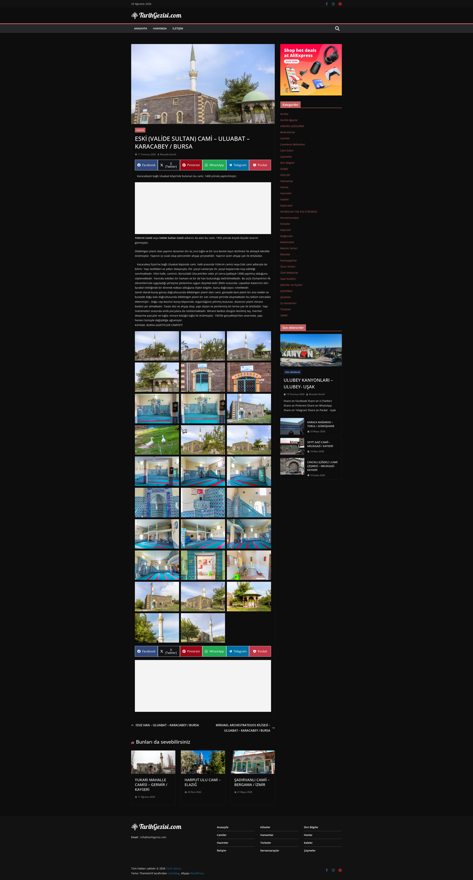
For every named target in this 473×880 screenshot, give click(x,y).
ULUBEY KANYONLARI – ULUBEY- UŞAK (308, 383)
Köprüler (285, 230)
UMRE (284, 315)
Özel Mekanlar (289, 272)
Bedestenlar (287, 132)
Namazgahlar (288, 260)
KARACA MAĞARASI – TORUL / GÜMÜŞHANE (320, 424)
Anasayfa (140, 28)
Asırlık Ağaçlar (289, 120)
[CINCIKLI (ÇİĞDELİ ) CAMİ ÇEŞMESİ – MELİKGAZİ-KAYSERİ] (292, 469)
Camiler (140, 130)
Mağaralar (286, 236)
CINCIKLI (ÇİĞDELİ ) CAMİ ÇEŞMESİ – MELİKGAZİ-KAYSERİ (322, 466)
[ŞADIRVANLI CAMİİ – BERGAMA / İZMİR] (253, 753)
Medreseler (287, 242)
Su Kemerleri (288, 303)
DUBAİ (284, 169)
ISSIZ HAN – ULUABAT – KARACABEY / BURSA (167, 725)
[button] (157, 346)
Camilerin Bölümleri (292, 144)
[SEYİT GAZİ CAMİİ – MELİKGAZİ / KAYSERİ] (292, 447)
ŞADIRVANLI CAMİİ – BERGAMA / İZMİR (252, 782)
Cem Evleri (286, 150)
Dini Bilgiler (287, 162)
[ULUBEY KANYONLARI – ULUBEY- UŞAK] (311, 350)
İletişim (178, 28)
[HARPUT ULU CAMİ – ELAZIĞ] (203, 753)
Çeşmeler (286, 156)
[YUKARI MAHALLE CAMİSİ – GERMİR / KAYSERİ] (153, 753)
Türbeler (285, 309)
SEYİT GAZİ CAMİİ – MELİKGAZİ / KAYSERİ (320, 444)
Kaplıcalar (286, 205)
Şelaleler (285, 297)
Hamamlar (286, 181)
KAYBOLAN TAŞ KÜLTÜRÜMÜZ (298, 211)
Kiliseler (285, 224)
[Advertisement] (203, 208)
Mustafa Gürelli (168, 154)
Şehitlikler (286, 291)
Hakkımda (160, 28)
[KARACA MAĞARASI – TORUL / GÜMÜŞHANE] (292, 427)
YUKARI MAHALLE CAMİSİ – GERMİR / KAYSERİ (151, 784)
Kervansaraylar (289, 217)
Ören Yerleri (287, 266)
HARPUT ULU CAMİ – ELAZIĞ (203, 782)
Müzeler (285, 254)
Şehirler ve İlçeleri (291, 285)
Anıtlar (284, 114)
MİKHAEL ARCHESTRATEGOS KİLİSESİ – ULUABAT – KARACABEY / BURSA (243, 728)
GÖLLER (285, 175)
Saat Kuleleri (288, 279)
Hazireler (286, 193)
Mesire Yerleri (289, 248)
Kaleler (284, 199)
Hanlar (284, 187)
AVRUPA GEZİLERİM (292, 126)
